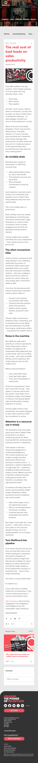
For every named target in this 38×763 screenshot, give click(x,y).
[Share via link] (19, 618)
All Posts (6, 34)
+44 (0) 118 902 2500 (10, 731)
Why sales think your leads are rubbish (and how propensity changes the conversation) (17, 656)
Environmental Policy (9, 750)
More (30, 34)
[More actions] (31, 43)
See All (31, 631)
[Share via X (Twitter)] (10, 618)
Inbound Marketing (19, 34)
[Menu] (35, 3)
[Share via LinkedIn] (15, 618)
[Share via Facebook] (6, 618)
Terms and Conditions (10, 748)
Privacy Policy (7, 746)
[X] (18, 705)
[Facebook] (9, 705)
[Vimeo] (14, 705)
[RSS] (22, 705)
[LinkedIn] (5, 705)
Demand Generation (11, 613)
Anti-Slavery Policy (9, 751)
